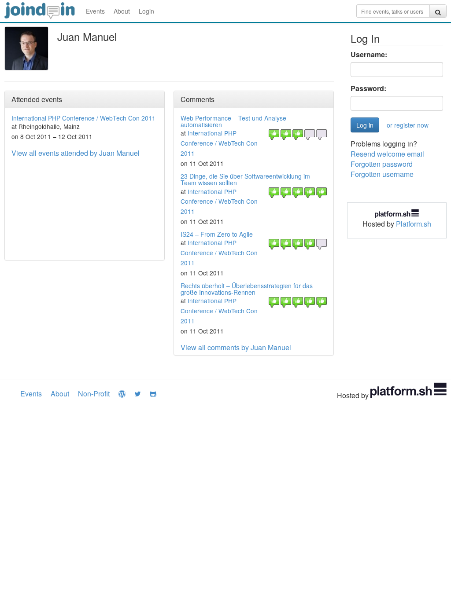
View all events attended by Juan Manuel (75, 153)
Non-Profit (94, 393)
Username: (369, 54)
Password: (368, 88)
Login (146, 11)
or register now (408, 125)
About (122, 11)
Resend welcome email (387, 154)
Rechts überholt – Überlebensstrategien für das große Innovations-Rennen (247, 289)
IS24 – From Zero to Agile (217, 234)
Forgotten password (382, 164)
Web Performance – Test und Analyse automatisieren (233, 121)
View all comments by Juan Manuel (236, 347)
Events (95, 11)
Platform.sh (413, 224)
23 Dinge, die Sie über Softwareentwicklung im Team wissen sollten (245, 179)
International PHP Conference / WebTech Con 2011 (83, 118)
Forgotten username (382, 174)
